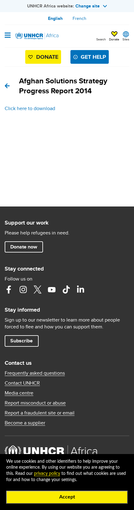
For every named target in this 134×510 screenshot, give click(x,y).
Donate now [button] (23, 246)
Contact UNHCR (22, 383)
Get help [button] (93, 57)
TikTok (66, 289)
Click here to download (30, 108)
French (79, 18)
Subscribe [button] (21, 340)
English (55, 18)
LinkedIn (80, 289)
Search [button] (101, 39)
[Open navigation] (8, 36)
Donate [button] (114, 36)
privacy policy (47, 473)
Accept (67, 496)
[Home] (36, 36)
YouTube (52, 289)
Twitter (37, 289)
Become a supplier (25, 423)
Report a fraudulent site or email (39, 413)
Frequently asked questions (35, 373)
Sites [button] (125, 39)
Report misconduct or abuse (35, 403)
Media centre (19, 393)
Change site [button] (87, 6)
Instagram (23, 289)
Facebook (9, 289)
